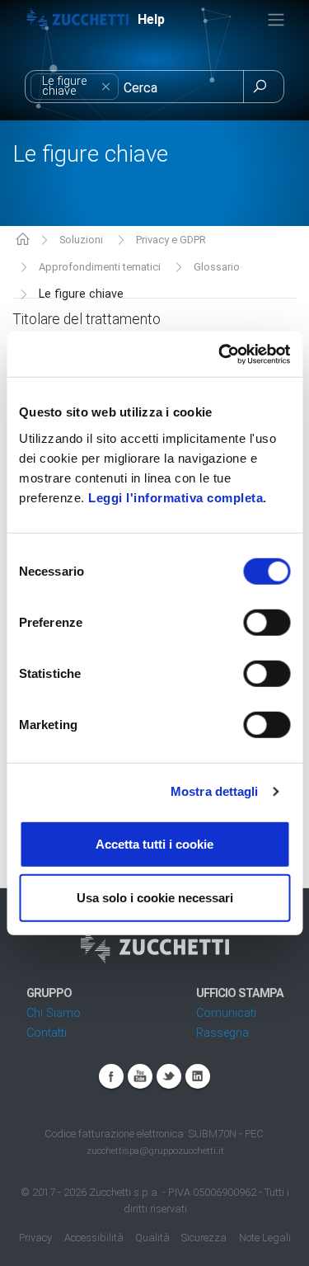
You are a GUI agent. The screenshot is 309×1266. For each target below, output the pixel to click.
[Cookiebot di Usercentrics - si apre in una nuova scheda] (220, 354)
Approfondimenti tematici (100, 267)
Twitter (169, 1076)
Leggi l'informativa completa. (177, 497)
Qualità (152, 1237)
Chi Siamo (53, 1013)
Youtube (140, 1076)
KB (22, 240)
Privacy (35, 1237)
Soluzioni (81, 239)
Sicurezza (204, 1237)
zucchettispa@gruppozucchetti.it (155, 1150)
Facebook (111, 1076)
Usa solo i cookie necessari (155, 898)
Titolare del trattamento (86, 319)
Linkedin (197, 1076)
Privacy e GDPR (171, 239)
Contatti (46, 1033)
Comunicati (226, 1013)
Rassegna (222, 1033)
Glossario (217, 267)
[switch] (266, 622)
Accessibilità (94, 1237)
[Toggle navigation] (276, 20)
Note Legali (265, 1237)
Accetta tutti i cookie (154, 843)
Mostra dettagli (215, 791)
